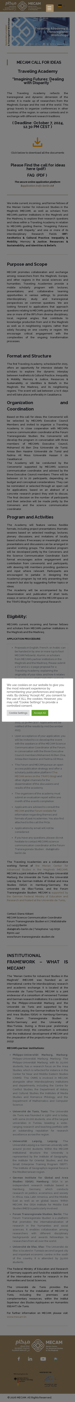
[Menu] (50, 8)
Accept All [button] (40, 712)
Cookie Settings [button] (18, 712)
